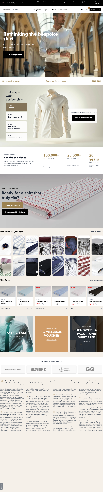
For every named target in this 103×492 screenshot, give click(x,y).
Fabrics (53, 10)
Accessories (62, 10)
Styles (46, 10)
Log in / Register (97, 2)
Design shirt (37, 10)
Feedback (1, 486)
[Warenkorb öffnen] (87, 9)
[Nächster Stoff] (31, 308)
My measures (87, 2)
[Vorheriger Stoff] (27, 308)
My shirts (75, 2)
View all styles (96, 232)
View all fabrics (95, 280)
